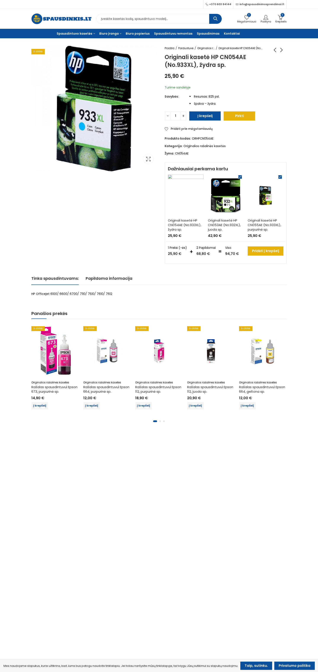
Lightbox (148, 159)
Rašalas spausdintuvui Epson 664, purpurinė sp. (106, 389)
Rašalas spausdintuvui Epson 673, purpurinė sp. (54, 389)
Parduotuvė (185, 48)
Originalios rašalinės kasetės (206, 48)
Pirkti (239, 116)
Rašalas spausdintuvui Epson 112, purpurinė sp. (158, 389)
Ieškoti (215, 19)
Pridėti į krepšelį (265, 251)
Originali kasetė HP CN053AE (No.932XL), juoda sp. (224, 225)
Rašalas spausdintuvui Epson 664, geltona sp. (262, 389)
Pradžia (169, 48)
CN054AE (182, 153)
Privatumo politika (294, 665)
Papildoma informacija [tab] (109, 278)
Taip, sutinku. (256, 665)
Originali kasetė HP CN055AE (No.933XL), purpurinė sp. (264, 225)
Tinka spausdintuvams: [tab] (55, 278)
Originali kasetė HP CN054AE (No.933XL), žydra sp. (184, 225)
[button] (155, 421)
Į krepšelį (205, 116)
